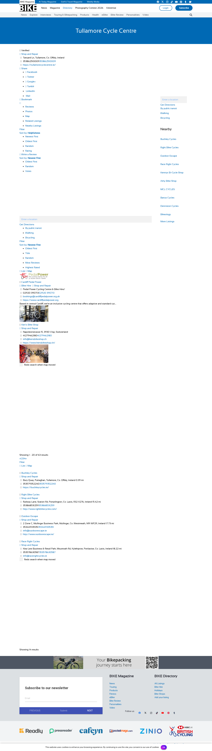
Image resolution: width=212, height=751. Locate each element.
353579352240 (47, 483)
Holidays (158, 690)
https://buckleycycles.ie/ (36, 487)
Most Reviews (32, 262)
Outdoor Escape (29, 516)
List (23, 271)
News (112, 683)
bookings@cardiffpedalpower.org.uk (41, 296)
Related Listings (33, 121)
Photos (28, 111)
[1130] (151, 731)
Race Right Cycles (30, 541)
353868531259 (46, 505)
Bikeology (165, 214)
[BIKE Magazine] (27, 7)
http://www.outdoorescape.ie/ (38, 534)
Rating (28, 151)
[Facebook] (139, 713)
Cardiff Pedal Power (31, 282)
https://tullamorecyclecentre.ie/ (39, 65)
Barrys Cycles (167, 197)
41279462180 (44, 335)
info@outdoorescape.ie (35, 530)
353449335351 (46, 527)
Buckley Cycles (29, 473)
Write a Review (29, 154)
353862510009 (47, 61)
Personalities (115, 704)
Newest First (31, 136)
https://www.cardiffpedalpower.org (40, 300)
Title (27, 253)
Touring (113, 687)
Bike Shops (159, 694)
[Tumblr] (174, 713)
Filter (22, 129)
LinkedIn (30, 91)
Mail (27, 96)
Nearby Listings (33, 125)
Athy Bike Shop (168, 181)
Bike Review (115, 701)
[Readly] (31, 731)
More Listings (167, 221)
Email (27, 698)
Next (90, 710)
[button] (191, 15)
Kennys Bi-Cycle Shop (171, 172)
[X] (145, 713)
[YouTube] (162, 713)
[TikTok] (157, 713)
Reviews (29, 106)
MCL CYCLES (167, 189)
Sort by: (29, 133)
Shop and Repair (29, 54)
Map (27, 116)
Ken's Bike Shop (29, 324)
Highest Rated (32, 267)
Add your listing (161, 697)
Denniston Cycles (169, 206)
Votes (28, 171)
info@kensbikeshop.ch (35, 339)
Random (29, 146)
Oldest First (31, 141)
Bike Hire (26, 285)
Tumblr (30, 86)
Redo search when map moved (39, 365)
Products (113, 690)
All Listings (159, 683)
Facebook (32, 72)
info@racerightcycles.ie (35, 556)
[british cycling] (181, 731)
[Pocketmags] (121, 731)
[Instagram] (151, 713)
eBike (112, 697)
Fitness (112, 694)
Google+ (31, 81)
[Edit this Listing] (20, 103)
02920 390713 (46, 293)
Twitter (30, 77)
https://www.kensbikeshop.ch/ (39, 342)
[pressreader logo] (61, 731)
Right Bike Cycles (30, 494)
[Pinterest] (168, 713)
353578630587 (47, 552)
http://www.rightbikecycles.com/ (40, 509)
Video (112, 708)
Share (24, 68)
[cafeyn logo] (91, 731)
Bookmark (26, 99)
